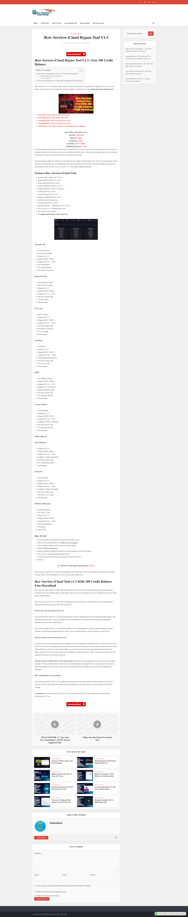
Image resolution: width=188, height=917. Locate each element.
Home (36, 23)
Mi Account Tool (98, 23)
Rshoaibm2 (86, 43)
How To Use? (47, 78)
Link (84, 146)
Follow (79, 138)
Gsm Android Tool (71, 23)
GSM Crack (45, 23)
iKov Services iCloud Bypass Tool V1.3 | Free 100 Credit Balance (57, 74)
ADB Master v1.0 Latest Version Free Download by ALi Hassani (62, 126)
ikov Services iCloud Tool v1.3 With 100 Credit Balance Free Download (59, 81)
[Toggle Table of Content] (79, 70)
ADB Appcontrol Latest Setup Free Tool (53, 118)
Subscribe (80, 135)
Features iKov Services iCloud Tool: (51, 76)
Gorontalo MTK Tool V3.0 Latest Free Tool (54, 120)
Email (64, 875)
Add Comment (75, 43)
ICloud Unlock (85, 23)
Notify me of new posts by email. (47, 896)
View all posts (41, 837)
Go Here (91, 566)
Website (92, 875)
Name (37, 875)
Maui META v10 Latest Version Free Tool (53, 115)
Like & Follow (80, 144)
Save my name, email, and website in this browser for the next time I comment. (64, 886)
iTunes (67, 554)
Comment (37, 853)
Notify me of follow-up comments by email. (51, 892)
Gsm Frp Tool (56, 23)
